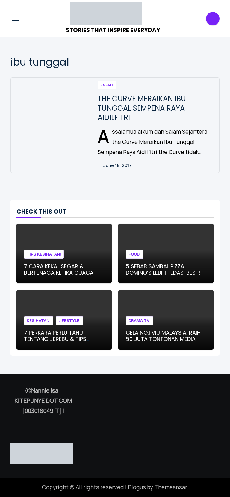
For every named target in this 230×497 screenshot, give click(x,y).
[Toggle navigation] (15, 18)
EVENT (107, 85)
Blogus (137, 487)
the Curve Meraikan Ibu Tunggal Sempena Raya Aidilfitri (142, 108)
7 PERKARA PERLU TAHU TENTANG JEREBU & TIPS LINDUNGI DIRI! (55, 339)
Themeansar (170, 487)
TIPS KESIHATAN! (44, 254)
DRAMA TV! (139, 320)
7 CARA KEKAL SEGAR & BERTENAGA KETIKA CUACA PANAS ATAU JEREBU (58, 272)
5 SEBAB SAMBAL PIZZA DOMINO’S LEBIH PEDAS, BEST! (163, 269)
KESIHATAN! (39, 320)
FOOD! (134, 254)
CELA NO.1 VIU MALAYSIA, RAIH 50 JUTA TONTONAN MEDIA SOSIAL (163, 339)
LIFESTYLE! (69, 320)
